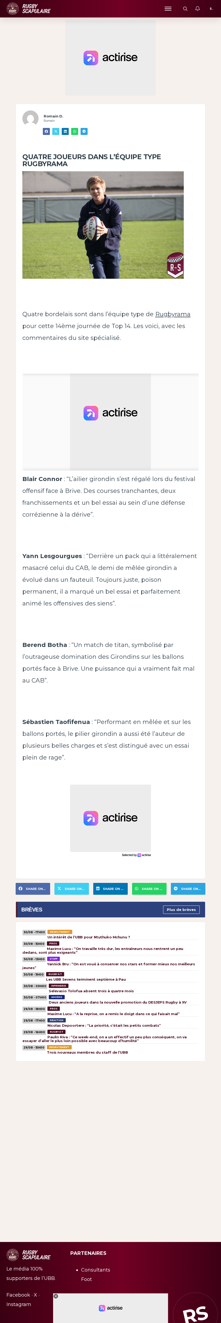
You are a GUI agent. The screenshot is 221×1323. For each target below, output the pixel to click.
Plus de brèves (181, 909)
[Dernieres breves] (197, 8)
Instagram (18, 1304)
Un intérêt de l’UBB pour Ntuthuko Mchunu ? (88, 937)
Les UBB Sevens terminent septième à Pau (86, 979)
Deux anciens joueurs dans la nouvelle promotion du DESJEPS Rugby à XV (118, 1002)
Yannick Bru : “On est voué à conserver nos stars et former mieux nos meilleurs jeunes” (108, 966)
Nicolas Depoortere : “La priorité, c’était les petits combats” (104, 1025)
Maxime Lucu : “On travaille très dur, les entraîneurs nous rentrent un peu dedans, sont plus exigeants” (102, 950)
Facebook (18, 1295)
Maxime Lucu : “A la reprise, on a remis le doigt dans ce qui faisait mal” (113, 1014)
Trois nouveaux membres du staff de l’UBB (87, 1052)
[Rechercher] (185, 8)
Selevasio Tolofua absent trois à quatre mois (91, 991)
